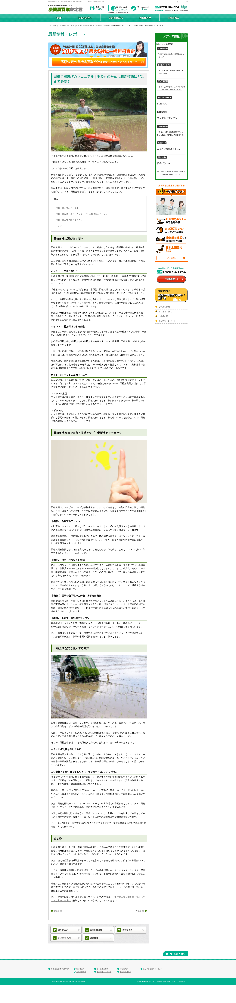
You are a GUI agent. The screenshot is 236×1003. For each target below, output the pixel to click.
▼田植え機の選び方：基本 (66, 208)
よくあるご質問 (165, 312)
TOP (59, 18)
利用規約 (147, 981)
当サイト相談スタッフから (153, 969)
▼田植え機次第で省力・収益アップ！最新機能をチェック (80, 214)
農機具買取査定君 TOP (60, 969)
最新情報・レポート (167, 321)
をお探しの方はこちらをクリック (99, 62)
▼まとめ (58, 226)
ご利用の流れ (116, 18)
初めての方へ (85, 18)
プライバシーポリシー (158, 981)
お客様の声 (145, 18)
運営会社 (140, 981)
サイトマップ (182, 2)
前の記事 (58, 911)
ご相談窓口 (173, 18)
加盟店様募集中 (125, 972)
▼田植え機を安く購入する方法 (68, 220)
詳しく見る (171, 258)
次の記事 (139, 911)
